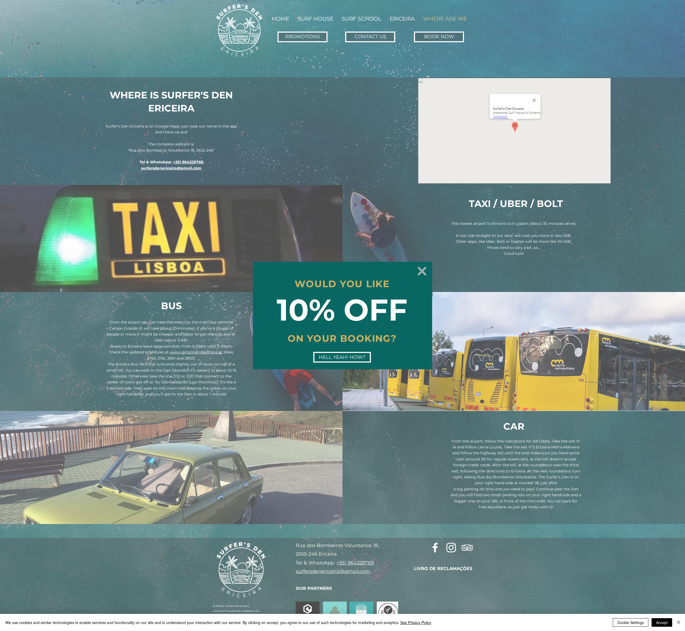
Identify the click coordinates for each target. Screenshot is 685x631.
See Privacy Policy (415, 622)
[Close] (678, 622)
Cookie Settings (630, 622)
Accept (662, 622)
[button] (422, 271)
